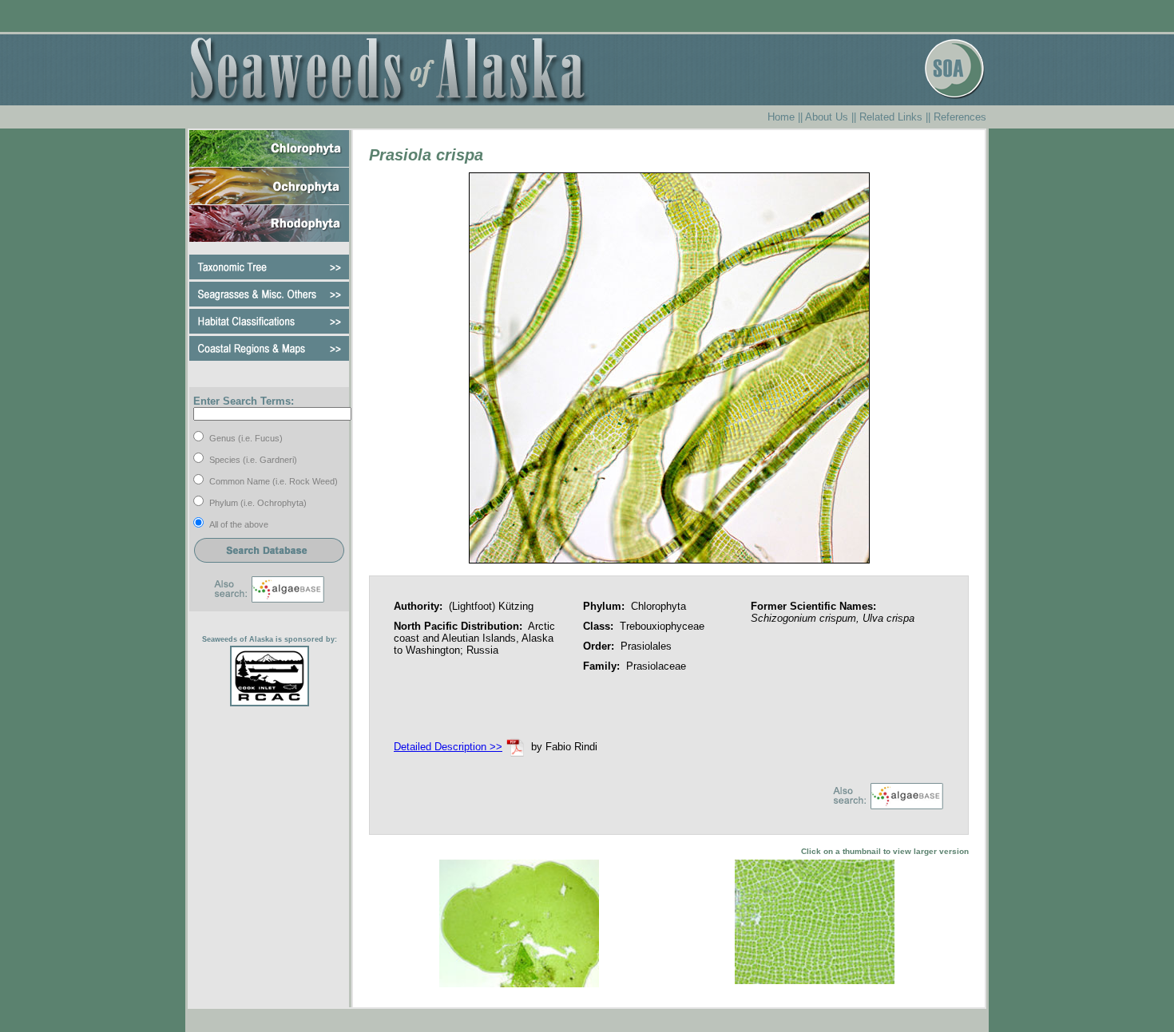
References (960, 117)
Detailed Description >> (448, 747)
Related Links (890, 117)
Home (781, 117)
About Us (826, 117)
